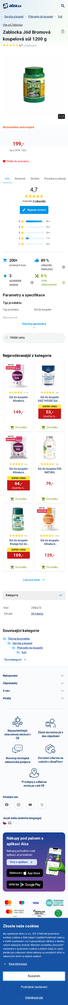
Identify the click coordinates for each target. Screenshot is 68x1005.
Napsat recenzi (36, 209)
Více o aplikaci (19, 862)
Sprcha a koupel (13, 16)
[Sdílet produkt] (62, 31)
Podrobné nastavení (34, 987)
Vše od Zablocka (12, 24)
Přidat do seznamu (17, 161)
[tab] (7, 178)
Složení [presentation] (35, 178)
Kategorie (12, 595)
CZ (10, 822)
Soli (60, 16)
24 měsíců (37, 613)
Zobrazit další (31, 579)
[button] (34, 675)
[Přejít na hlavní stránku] (12, 6)
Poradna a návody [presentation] (55, 178)
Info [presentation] (7, 178)
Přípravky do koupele (40, 16)
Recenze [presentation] (20, 178)
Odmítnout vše (34, 997)
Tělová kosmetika (19, 638)
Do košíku (21, 427)
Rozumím (34, 976)
